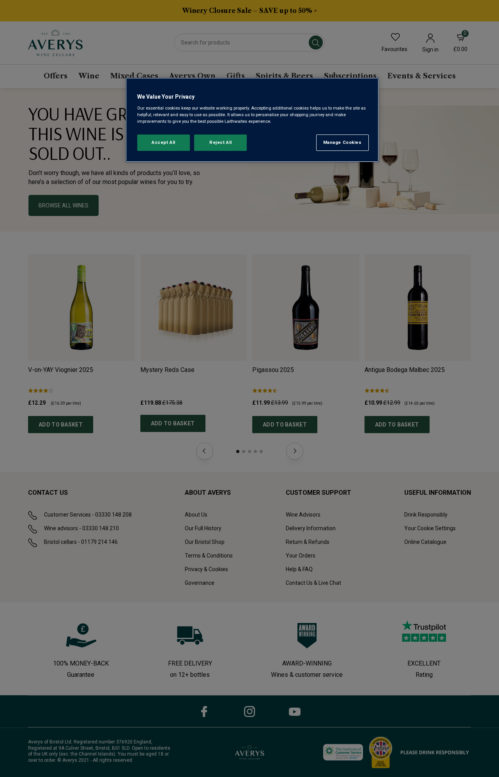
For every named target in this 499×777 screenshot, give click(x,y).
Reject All (220, 142)
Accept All (163, 142)
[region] (252, 120)
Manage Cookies (342, 142)
